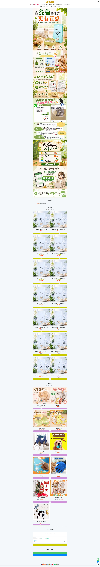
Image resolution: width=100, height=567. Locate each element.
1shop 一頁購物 (51, 566)
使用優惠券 (35, 540)
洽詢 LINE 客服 (50, 552)
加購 (41, 408)
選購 (41, 233)
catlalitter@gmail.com (50, 562)
